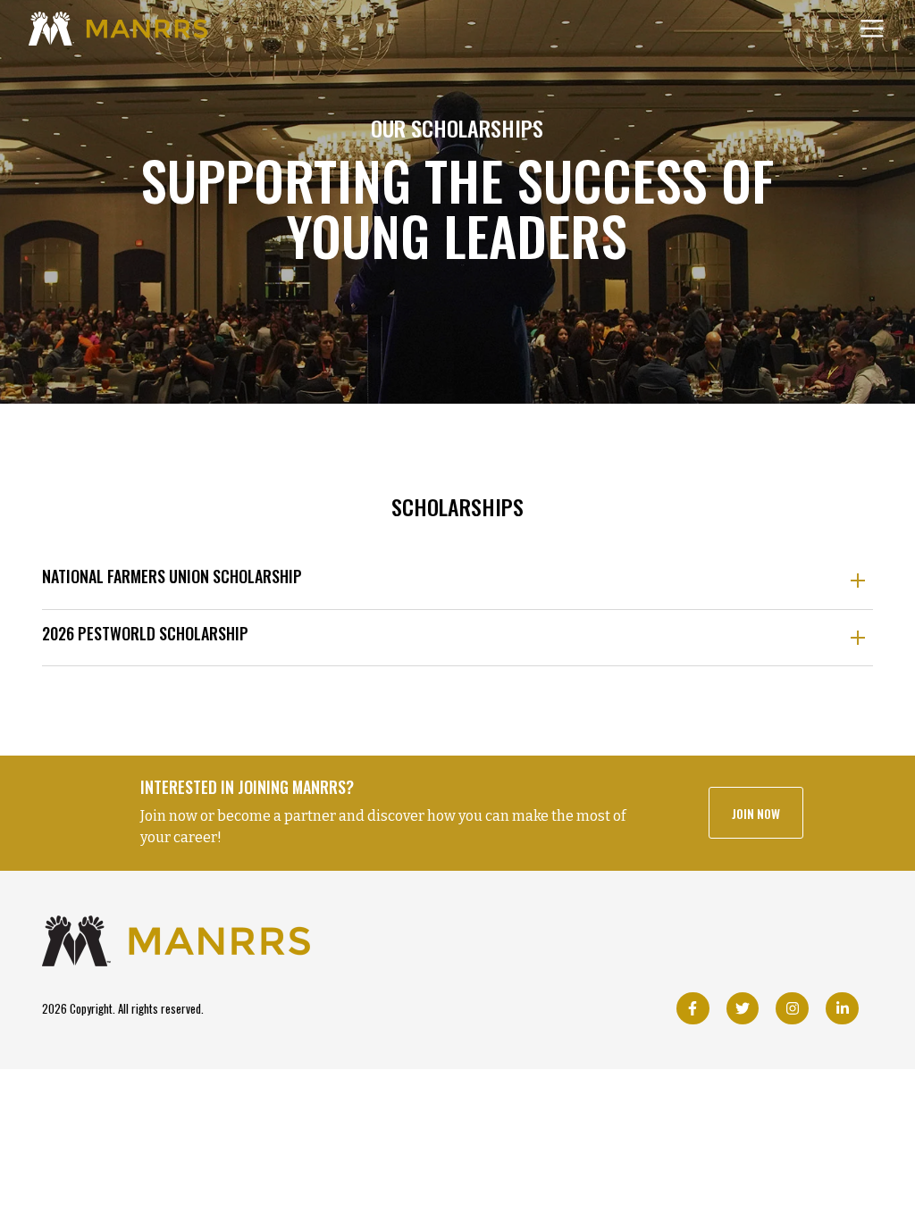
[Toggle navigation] (872, 28)
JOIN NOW (756, 813)
